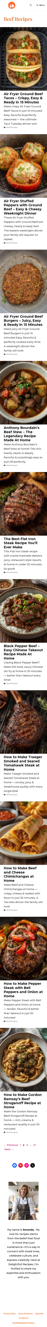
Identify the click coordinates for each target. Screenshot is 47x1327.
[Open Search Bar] (30, 5)
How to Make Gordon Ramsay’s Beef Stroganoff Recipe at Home (23, 1101)
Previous (11, 1145)
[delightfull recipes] (11, 5)
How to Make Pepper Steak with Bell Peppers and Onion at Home (23, 989)
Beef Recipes (11, 127)
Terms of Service (25, 1314)
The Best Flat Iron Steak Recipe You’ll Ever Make (20, 543)
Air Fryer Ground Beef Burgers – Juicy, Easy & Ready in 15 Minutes (23, 320)
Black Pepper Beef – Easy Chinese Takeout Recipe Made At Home (23, 652)
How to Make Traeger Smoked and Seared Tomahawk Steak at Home (23, 763)
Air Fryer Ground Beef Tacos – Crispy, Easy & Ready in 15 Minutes (23, 98)
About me (39, 1314)
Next (9, 1149)
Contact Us (23, 1318)
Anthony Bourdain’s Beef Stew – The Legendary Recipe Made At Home (21, 434)
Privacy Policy (10, 1314)
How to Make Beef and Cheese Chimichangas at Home (20, 874)
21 (34, 1145)
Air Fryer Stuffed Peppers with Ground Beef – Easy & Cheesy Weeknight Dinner (23, 207)
